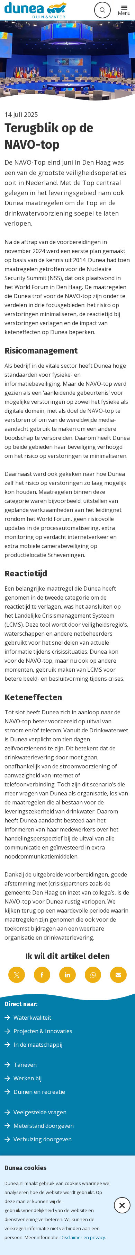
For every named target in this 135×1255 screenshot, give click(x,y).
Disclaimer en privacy (83, 1237)
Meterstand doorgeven (44, 1126)
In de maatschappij (38, 1044)
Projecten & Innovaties (43, 1031)
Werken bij (28, 1078)
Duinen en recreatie (39, 1092)
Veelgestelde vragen (40, 1112)
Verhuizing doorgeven (43, 1139)
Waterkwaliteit (32, 1017)
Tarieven (25, 1065)
